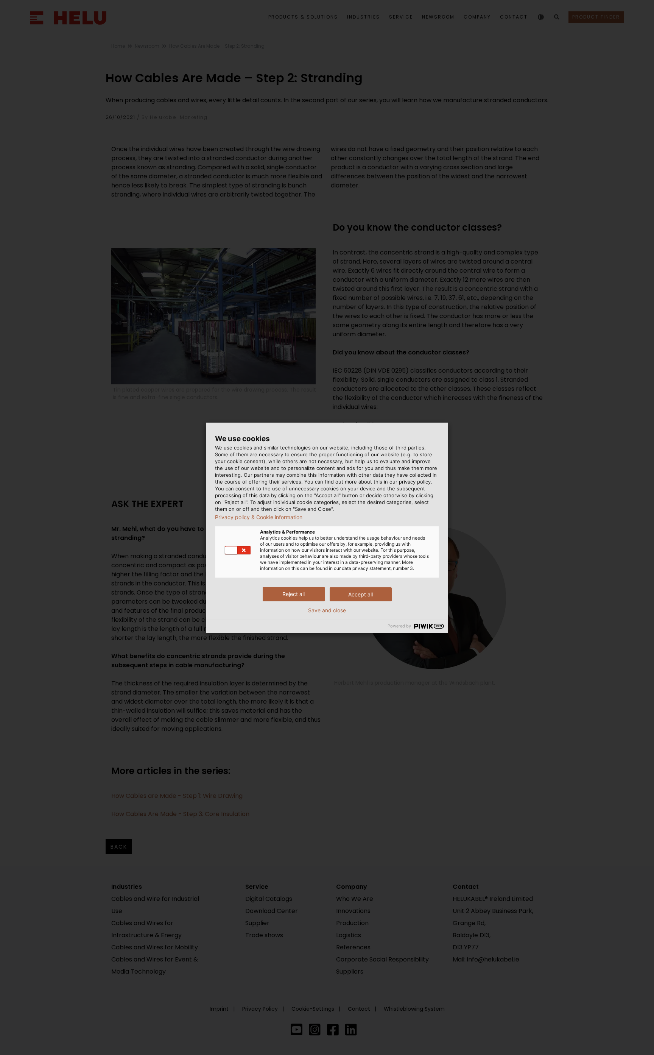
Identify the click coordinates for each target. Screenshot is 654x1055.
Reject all (293, 594)
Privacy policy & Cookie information (258, 517)
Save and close (327, 610)
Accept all (360, 594)
